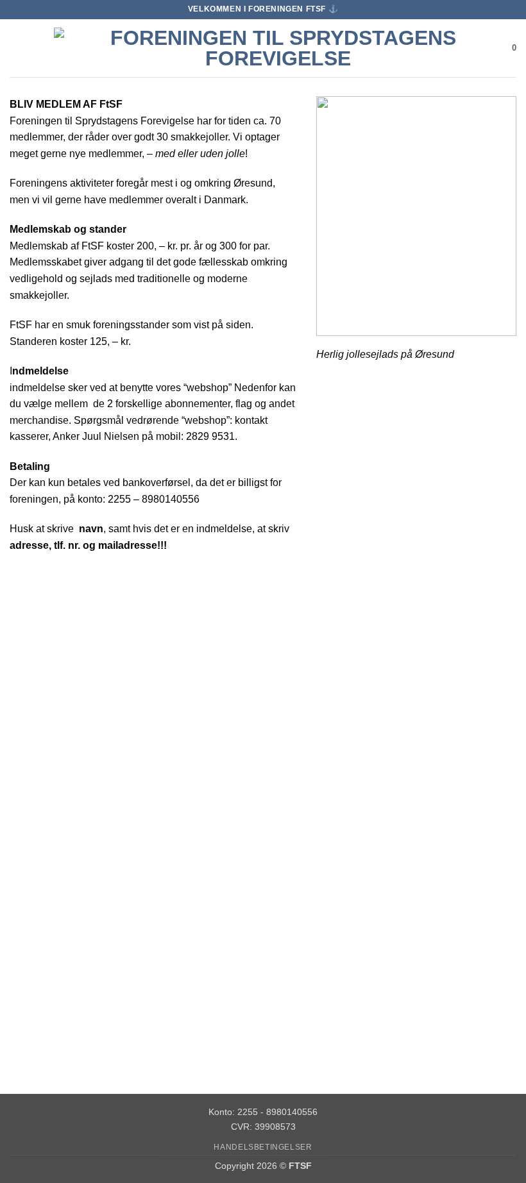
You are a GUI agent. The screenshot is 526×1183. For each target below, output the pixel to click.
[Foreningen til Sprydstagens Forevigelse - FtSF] (278, 48)
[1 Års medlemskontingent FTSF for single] (253, 660)
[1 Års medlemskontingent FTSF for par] (84, 660)
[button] (17, 47)
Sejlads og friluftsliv (84, 999)
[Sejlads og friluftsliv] (84, 901)
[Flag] (422, 660)
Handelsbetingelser (263, 1147)
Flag (422, 759)
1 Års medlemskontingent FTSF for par (84, 765)
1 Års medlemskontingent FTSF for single (253, 765)
